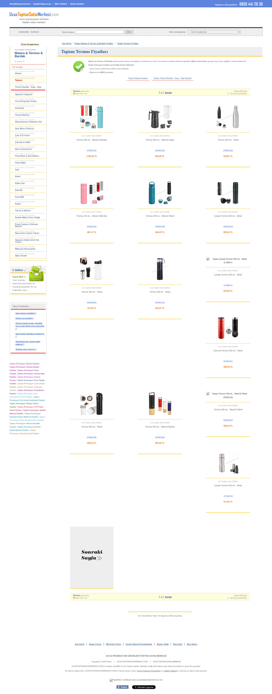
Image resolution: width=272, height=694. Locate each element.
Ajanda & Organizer (25, 93)
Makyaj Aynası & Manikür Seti (28, 121)
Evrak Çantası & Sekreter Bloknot (26, 224)
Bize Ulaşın (192, 644)
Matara (25, 72)
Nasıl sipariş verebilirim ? (26, 313)
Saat (25, 169)
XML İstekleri (61, 4)
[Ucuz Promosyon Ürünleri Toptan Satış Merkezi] (34, 16)
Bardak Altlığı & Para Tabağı (27, 216)
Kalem (25, 175)
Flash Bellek (25, 162)
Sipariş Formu (95, 644)
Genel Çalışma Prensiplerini (149, 671)
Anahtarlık (25, 107)
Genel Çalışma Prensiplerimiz (139, 644)
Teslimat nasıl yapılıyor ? (26, 349)
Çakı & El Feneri (25, 134)
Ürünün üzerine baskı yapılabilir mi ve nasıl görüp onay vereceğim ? (30, 326)
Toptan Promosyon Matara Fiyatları (24, 364)
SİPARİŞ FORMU (144, 24)
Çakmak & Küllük (25, 141)
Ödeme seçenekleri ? (25, 318)
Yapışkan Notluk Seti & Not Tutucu (27, 240)
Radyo (25, 203)
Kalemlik (25, 189)
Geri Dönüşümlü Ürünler (26, 100)
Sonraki (168, 92)
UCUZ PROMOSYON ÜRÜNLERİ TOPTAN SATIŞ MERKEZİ (136, 656)
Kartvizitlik (25, 196)
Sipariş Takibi (163, 644)
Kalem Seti (25, 182)
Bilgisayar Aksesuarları (25, 248)
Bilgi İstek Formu (113, 644)
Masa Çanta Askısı (25, 148)
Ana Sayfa (66, 43)
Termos (25, 79)
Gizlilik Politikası (170, 671)
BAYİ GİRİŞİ (238, 24)
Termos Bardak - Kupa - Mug (28, 86)
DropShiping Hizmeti (20, 4)
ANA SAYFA (97, 24)
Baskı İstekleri (77, 4)
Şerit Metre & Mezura (25, 128)
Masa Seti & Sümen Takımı (27, 232)
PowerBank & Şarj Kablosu (27, 155)
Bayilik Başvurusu (42, 4)
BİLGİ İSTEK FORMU (192, 24)
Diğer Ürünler (25, 255)
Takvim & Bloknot (25, 210)
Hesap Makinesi (25, 114)
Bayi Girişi (177, 644)
